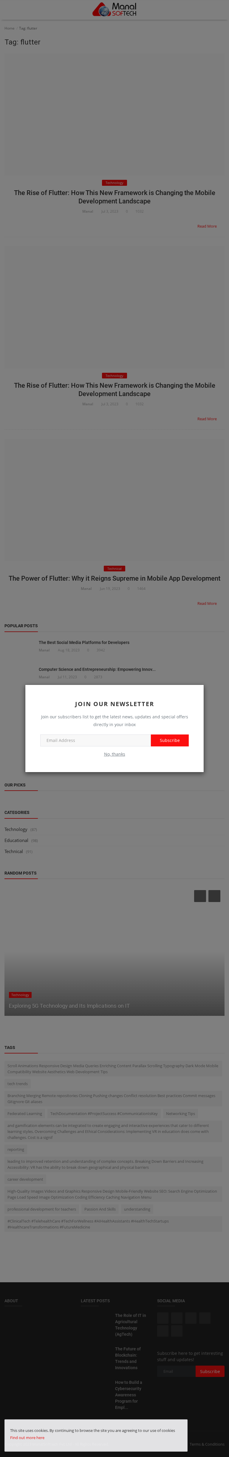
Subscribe (170, 740)
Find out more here (27, 1437)
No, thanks (114, 754)
